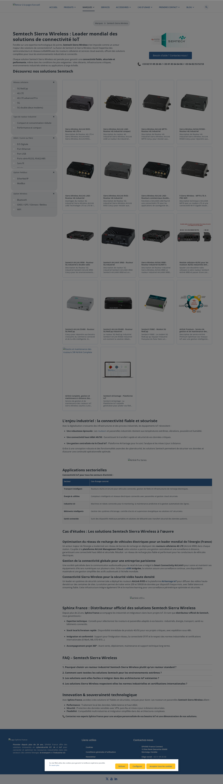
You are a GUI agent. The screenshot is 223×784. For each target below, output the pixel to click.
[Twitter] (107, 779)
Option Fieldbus (20, 172)
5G (18, 102)
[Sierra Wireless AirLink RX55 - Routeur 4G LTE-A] (80, 103)
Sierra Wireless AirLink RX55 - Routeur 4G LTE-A (78, 130)
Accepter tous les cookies (161, 766)
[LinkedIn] (115, 779)
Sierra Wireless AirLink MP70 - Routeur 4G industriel (154, 130)
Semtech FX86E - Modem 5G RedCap (153, 330)
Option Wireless (20, 193)
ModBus (21, 183)
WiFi (19, 209)
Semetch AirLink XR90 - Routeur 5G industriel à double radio (79, 263)
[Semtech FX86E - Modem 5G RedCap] (156, 303)
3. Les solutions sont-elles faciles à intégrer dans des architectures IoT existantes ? (110, 678)
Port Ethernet (23, 149)
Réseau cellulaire (20, 82)
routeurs (102, 431)
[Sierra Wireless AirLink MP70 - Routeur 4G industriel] (156, 103)
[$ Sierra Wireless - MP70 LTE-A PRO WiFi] (194, 170)
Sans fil (20, 163)
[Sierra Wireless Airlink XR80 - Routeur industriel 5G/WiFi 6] (156, 236)
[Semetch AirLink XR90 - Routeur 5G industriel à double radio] (80, 236)
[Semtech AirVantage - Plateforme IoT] (118, 370)
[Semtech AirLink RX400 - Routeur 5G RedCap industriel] (118, 303)
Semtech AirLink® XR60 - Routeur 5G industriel (118, 263)
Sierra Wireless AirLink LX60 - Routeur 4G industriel (78, 197)
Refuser (121, 766)
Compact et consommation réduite (34, 123)
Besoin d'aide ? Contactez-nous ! (170, 55)
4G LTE (20, 93)
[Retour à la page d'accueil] (26, 7)
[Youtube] (111, 779)
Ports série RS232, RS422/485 (31, 158)
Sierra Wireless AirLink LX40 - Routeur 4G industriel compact (117, 130)
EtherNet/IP (23, 178)
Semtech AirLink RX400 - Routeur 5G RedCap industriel (118, 330)
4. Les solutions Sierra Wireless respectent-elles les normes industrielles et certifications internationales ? (124, 683)
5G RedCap (22, 88)
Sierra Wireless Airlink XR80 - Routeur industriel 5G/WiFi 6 (154, 263)
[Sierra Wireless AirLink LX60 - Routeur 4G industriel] (80, 170)
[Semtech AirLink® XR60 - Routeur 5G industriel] (118, 236)
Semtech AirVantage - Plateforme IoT (118, 397)
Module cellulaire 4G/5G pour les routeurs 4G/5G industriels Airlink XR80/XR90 (194, 263)
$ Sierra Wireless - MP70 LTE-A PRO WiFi (193, 197)
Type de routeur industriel (24, 116)
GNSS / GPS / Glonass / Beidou (32, 204)
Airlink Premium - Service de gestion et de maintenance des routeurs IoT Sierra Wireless (193, 330)
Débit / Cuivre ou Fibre (23, 138)
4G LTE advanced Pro (27, 98)
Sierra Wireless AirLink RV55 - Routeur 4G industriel (116, 197)
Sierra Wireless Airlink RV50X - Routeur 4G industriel (193, 130)
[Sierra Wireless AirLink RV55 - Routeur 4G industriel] (118, 170)
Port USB (21, 153)
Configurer (137, 766)
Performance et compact (29, 127)
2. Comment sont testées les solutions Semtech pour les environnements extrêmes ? (112, 672)
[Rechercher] (206, 7)
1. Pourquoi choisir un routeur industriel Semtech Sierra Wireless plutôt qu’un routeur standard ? (119, 667)
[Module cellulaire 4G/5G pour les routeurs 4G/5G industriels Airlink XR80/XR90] (194, 236)
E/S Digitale (22, 144)
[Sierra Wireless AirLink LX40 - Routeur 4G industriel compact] (118, 103)
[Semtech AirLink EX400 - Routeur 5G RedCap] (80, 303)
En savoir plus (54, 765)
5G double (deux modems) (30, 107)
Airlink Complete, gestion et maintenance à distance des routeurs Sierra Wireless (77, 397)
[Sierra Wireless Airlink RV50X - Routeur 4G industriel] (194, 103)
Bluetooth (22, 199)
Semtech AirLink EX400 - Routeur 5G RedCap (79, 330)
